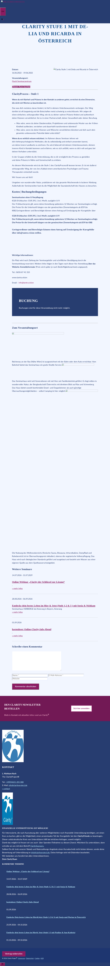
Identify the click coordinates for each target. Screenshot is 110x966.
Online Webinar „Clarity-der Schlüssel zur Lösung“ (38, 582)
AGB (42, 958)
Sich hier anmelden (81, 709)
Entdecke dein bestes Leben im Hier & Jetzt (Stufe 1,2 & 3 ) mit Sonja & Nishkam (53, 605)
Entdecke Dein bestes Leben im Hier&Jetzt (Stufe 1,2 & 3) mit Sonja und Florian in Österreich (46, 917)
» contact (6, 789)
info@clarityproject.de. (40, 853)
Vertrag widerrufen (13, 954)
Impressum (21, 958)
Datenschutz (30, 958)
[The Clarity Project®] (13, 1)
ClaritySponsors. (37, 846)
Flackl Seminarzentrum (21, 81)
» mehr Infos (17, 589)
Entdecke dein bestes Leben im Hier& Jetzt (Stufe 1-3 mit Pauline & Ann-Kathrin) (40, 932)
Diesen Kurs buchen (21, 87)
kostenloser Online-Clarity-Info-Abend (31, 629)
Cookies (37, 958)
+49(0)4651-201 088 (15, 782)
